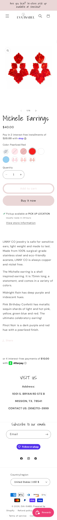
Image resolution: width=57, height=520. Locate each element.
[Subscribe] (47, 434)
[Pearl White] (41, 151)
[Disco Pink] (15, 159)
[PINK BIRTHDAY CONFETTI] (15, 151)
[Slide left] (21, 110)
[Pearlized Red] (32, 151)
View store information (21, 223)
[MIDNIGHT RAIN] (6, 151)
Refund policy (25, 510)
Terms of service (17, 516)
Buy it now (28, 200)
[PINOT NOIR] (23, 151)
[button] (7, 16)
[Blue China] (6, 159)
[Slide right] (36, 110)
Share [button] (9, 340)
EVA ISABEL (27, 506)
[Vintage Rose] (32, 159)
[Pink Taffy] (23, 159)
